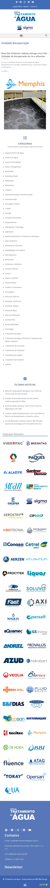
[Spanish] (46, 885)
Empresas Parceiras (13, 434)
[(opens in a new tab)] (25, 28)
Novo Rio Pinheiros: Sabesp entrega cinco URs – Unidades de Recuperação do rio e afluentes (25, 55)
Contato (33, 6)
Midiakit (26, 6)
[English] (40, 885)
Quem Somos (17, 6)
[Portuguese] (43, 885)
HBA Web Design (41, 879)
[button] (1, 28)
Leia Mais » (4, 71)
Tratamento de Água (12, 879)
